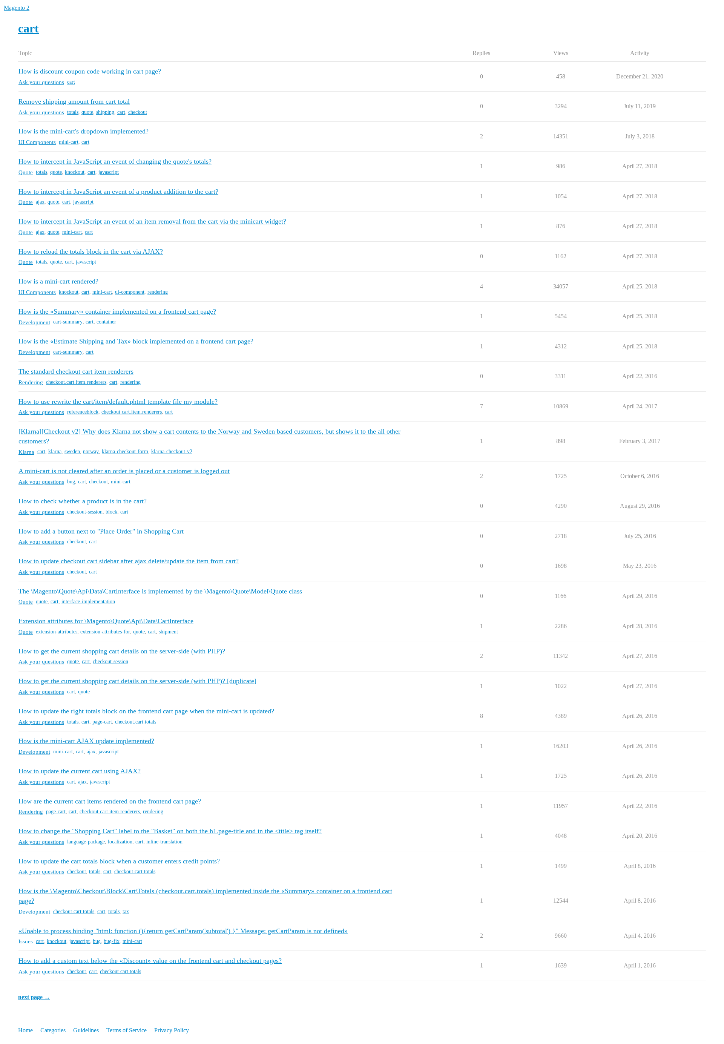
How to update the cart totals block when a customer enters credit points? (119, 861)
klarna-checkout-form (125, 451)
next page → (34, 997)
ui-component (129, 292)
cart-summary (68, 322)
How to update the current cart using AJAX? (79, 771)
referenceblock (82, 412)
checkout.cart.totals (135, 722)
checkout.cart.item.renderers (76, 382)
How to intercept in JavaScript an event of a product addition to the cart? (118, 191)
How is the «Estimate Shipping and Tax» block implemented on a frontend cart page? (135, 341)
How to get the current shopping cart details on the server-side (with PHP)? (121, 651)
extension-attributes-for (105, 632)
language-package (86, 842)
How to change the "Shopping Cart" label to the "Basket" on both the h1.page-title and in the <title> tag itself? (170, 831)
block (111, 512)
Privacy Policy (171, 1030)
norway (91, 451)
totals (72, 112)
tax (126, 911)
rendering (157, 292)
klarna (54, 451)
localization (120, 842)
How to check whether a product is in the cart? (82, 501)
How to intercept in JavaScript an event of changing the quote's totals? (115, 161)
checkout (137, 112)
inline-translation (164, 842)
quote (87, 112)
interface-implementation (88, 601)
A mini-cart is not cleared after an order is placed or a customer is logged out (124, 471)
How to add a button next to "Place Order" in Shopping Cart (101, 531)
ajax (40, 202)
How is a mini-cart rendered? (58, 281)
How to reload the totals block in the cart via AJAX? (90, 251)
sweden (72, 451)
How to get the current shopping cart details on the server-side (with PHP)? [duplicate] (137, 681)
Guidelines (86, 1030)
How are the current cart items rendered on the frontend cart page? (109, 801)
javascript (108, 172)
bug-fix (112, 941)
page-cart (102, 722)
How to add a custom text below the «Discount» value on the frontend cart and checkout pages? (150, 960)
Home (25, 1030)
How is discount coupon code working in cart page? (89, 71)
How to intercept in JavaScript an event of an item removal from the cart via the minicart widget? (152, 221)
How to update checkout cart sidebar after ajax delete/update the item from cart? (128, 561)
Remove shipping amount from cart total (74, 101)
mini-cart (68, 142)
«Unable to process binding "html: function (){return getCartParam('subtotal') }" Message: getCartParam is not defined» (183, 931)
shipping (105, 112)
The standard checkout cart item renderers (75, 371)
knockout (74, 172)
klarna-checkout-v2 (171, 451)
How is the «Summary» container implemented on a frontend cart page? (117, 311)
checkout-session (85, 512)
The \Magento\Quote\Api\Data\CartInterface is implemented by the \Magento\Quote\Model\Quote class (160, 591)
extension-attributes (56, 632)
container (106, 322)
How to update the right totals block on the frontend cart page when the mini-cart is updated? (146, 711)
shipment (168, 632)
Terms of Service (126, 1030)
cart (71, 82)
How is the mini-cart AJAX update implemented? (86, 741)
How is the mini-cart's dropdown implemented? (83, 131)
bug (71, 481)
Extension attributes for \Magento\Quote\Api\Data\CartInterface (105, 621)
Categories (53, 1030)
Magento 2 (16, 8)
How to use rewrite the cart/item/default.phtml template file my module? (118, 401)
